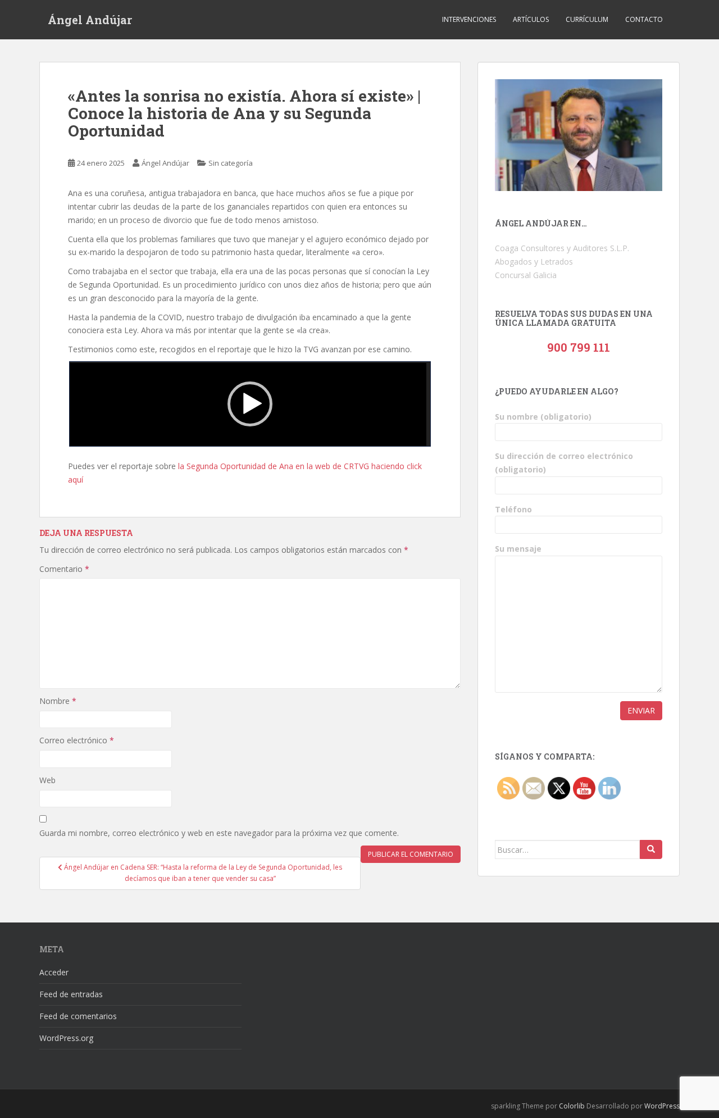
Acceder (54, 972)
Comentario (64, 568)
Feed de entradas (71, 994)
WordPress (662, 1106)
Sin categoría (230, 163)
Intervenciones (469, 19)
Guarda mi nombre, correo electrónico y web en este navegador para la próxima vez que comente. (219, 833)
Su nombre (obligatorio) (543, 416)
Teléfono (513, 509)
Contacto (644, 19)
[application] (250, 404)
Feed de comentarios (78, 1016)
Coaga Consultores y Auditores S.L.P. (562, 248)
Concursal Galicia (526, 275)
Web (47, 780)
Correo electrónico (76, 740)
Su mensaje (518, 548)
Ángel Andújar (90, 19)
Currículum (587, 19)
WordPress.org (66, 1038)
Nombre (57, 701)
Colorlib (572, 1106)
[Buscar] (651, 849)
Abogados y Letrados (534, 261)
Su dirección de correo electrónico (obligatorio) (564, 463)
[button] (249, 403)
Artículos (531, 19)
